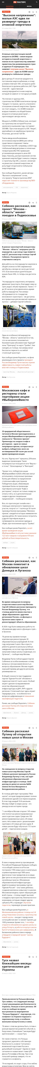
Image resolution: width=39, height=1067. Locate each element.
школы (31, 713)
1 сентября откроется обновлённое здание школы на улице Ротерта (19, 924)
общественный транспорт (25, 372)
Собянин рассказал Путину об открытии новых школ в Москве (18, 705)
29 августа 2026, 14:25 (8, 973)
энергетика (24, 187)
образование (7, 713)
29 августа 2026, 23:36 (8, 741)
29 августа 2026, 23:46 (8, 574)
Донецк (23, 713)
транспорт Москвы (9, 372)
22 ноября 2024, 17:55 (8, 28)
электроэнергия (8, 187)
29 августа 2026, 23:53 (8, 403)
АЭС (17, 187)
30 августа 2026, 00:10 (8, 219)
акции (12, 542)
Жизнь (29, 6)
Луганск (16, 713)
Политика (9, 6)
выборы (5, 542)
